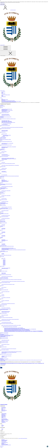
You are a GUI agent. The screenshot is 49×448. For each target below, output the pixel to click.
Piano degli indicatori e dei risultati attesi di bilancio (5, 274)
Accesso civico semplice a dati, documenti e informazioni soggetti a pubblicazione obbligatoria (11, 351)
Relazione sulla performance (3, 187)
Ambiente (3, 420)
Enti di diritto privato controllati (3, 199)
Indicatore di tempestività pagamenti (4, 309)
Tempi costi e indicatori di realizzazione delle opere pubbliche (8, 100)
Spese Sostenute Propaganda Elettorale (7, 123)
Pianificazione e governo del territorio (4, 332)
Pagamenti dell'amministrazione (3, 304)
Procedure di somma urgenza (5, 240)
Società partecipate (2, 196)
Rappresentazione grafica (3, 202)
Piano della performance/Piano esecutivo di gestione (7, 186)
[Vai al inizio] (0, 366)
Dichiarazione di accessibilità (5, 444)
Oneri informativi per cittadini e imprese (4, 112)
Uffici (2, 408)
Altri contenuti (1, 345)
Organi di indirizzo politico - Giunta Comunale (6, 121)
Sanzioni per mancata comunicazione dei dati (5, 125)
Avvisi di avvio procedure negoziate (4, 251)
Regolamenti (3, 356)
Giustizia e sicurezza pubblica (5, 419)
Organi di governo (3, 407)
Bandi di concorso (2, 176)
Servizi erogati (1, 288)
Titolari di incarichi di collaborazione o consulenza (5, 139)
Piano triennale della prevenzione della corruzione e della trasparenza (9, 348)
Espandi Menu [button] (1, 105)
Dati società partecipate (4, 198)
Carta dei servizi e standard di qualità (4, 289)
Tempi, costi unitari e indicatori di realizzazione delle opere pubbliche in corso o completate (11, 101)
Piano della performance (2, 184)
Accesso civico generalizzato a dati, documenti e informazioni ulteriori (9, 352)
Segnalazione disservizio (4, 440)
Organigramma (3, 136)
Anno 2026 (1, 226)
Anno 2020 (4, 261)
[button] (2, 92)
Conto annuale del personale (5, 154)
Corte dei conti (1, 285)
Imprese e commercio (4, 415)
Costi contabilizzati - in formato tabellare (6, 297)
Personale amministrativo (4, 410)
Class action (1, 292)
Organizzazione (2, 117)
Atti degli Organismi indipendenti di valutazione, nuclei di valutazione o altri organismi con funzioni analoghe (13, 281)
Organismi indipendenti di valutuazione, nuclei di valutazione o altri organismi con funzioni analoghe (10, 279)
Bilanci (1, 269)
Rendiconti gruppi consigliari (5, 130)
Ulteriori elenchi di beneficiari (5, 268)
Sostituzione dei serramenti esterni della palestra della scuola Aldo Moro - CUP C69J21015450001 (14, 328)
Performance (1, 182)
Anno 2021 (1, 237)
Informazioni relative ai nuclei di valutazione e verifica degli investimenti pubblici (10, 319)
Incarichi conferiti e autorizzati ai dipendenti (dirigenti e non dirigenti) (7, 163)
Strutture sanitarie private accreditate (4, 338)
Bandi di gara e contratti (2, 221)
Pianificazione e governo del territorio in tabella (5, 335)
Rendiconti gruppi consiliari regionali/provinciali (5, 128)
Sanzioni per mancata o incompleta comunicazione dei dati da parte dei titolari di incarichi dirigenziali (12, 127)
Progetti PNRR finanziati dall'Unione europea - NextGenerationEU (10, 326)
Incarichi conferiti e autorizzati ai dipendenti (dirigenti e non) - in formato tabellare (10, 165)
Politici (2, 409)
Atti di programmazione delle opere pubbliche (5, 320)
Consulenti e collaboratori (4, 159)
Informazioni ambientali (2, 336)
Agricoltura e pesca (4, 422)
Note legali (3, 443)
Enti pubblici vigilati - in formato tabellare (6, 195)
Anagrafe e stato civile (4, 413)
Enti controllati (1, 192)
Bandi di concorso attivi (4, 180)
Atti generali (1, 107)
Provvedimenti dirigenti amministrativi (4, 216)
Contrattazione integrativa (3, 169)
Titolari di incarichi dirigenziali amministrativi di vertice (6, 141)
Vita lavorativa (3, 414)
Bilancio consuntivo (4, 273)
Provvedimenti (1, 211)
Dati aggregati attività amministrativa (4, 203)
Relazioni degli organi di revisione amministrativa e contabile (8, 284)
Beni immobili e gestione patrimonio (4, 277)
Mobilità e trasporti (4, 417)
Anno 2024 (1, 233)
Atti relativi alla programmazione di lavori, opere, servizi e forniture (9, 248)
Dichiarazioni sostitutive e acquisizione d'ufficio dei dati (6, 208)
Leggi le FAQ (3, 439)
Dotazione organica (2, 152)
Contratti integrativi (4, 171)
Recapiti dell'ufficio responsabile (5, 210)
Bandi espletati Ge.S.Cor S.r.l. (5, 181)
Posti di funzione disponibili (4, 147)
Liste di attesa (1, 298)
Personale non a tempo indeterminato (4, 156)
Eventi (2, 95)
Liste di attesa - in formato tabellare (5, 300)
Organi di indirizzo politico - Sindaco (5, 120)
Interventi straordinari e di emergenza (4, 341)
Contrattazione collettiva (2, 166)
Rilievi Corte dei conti (4, 287)
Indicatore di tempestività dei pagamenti (6, 311)
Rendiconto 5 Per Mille (2, 360)
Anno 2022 (4, 262)
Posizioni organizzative (2, 149)
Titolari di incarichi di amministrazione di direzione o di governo (8, 122)
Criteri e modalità (2, 256)
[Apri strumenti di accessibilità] (47, 446)
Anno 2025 (3, 253)
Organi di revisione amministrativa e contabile (5, 282)
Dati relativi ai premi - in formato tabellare (6, 190)
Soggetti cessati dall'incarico (5, 124)
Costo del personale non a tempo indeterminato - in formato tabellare (9, 158)
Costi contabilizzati (2, 295)
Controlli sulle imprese (2, 219)
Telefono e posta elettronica (3, 137)
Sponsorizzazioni (3, 232)
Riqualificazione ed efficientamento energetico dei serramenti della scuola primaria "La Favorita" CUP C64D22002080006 (17, 330)
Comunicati (3, 425)
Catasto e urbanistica (4, 416)
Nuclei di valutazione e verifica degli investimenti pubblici (6, 317)
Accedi (1, 97)
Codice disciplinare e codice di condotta (6, 111)
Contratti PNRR (3, 224)
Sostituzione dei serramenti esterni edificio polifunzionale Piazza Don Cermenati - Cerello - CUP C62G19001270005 (16, 329)
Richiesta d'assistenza (4, 441)
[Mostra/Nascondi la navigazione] (5, 48)
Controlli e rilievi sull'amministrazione (4, 278)
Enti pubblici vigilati (2, 193)
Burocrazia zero (2, 116)
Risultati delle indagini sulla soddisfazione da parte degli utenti (8, 303)
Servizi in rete (1, 301)
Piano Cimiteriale (2, 334)
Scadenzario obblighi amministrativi (5, 114)
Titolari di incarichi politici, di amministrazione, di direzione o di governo (8, 118)
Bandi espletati (3, 179)
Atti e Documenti (3, 228)
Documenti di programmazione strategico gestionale (7, 110)
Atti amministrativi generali (4, 109)
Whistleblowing (2, 359)
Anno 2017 (4, 259)
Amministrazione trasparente (5, 442)
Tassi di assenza (2, 160)
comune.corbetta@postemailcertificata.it (22, 438)
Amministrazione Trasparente (5, 99)
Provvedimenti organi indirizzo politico (4, 213)
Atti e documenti (3, 235)
